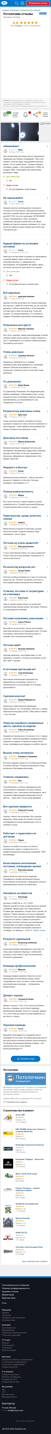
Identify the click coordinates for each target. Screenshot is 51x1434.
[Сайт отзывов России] (4, 3)
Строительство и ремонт (16, 1102)
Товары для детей (9, 1367)
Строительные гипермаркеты (14, 1362)
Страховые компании (11, 1335)
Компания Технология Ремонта (30, 1145)
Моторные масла (9, 1397)
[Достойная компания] (10, 132)
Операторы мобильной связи (14, 1333)
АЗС (3, 1389)
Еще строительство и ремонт (35, 1261)
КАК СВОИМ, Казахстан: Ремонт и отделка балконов (31, 1130)
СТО (3, 1392)
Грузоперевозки (9, 1328)
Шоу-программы (9, 1350)
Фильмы (5, 1343)
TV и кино (6, 1340)
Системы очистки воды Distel (29, 1247)
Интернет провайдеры (11, 1377)
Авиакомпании (8, 1330)
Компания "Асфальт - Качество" (30, 1159)
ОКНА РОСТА (21, 1233)
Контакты (8, 1403)
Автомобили (7, 1387)
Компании (6, 1325)
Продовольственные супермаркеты (17, 1359)
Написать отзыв (39, 3)
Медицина (6, 1310)
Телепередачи (8, 1345)
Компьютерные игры (11, 1382)
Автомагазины (8, 1394)
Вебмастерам (8, 1295)
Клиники (5, 1313)
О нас (4, 1303)
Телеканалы (7, 1348)
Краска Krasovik (23, 1218)
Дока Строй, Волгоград (26, 1174)
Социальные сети (9, 1379)
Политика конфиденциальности (15, 1288)
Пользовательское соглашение (15, 1285)
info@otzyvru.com (15, 1410)
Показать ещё (27, 1059)
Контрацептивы (8, 1320)
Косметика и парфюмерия (13, 1364)
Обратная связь (9, 1298)
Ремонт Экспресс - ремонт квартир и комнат (28, 1189)
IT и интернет (7, 1372)
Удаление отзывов (10, 1291)
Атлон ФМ (20, 1115)
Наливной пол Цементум (27, 1204)
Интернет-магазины (10, 1374)
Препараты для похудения (13, 1318)
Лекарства (6, 1315)
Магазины (6, 1357)
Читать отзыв (39, 930)
